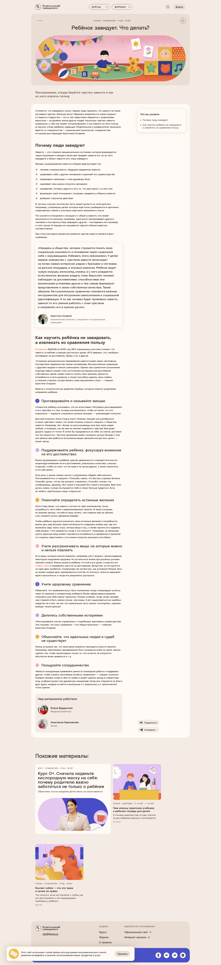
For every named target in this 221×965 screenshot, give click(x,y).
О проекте (105, 942)
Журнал (120, 6)
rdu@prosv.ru (50, 934)
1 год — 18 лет (124, 21)
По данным (41, 349)
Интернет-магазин (135, 937)
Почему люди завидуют (155, 119)
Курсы (96, 6)
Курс (40, 768)
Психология (109, 21)
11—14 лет (139, 803)
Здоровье (127, 803)
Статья (97, 21)
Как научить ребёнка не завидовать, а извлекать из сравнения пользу (162, 126)
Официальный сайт (136, 932)
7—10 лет (150, 803)
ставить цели (42, 565)
